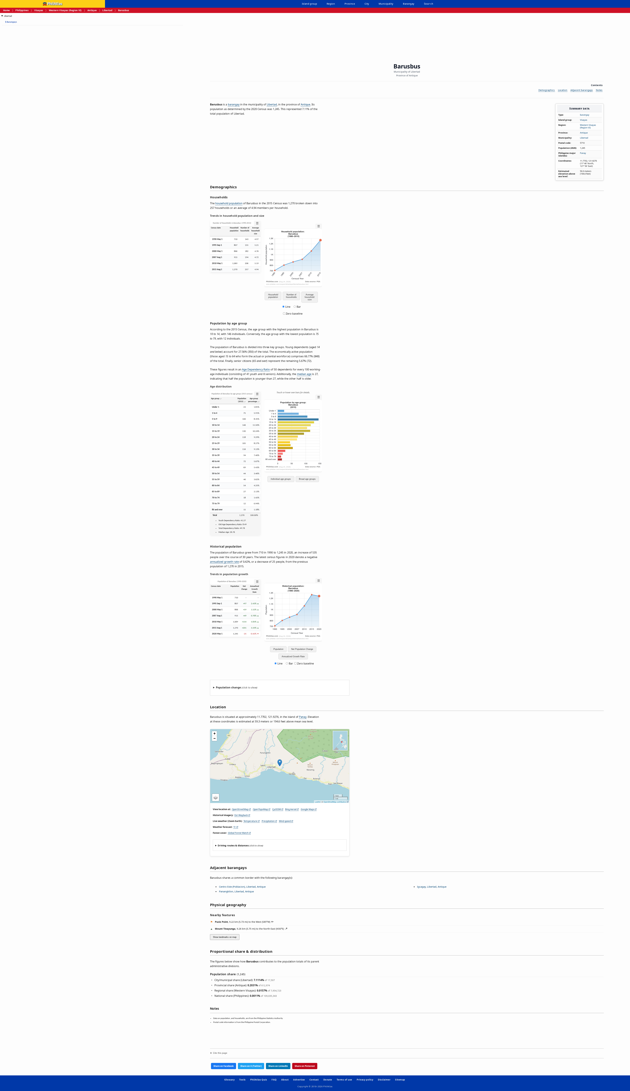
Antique (92, 10)
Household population (273, 295)
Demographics (546, 90)
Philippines (22, 10)
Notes (599, 90)
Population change (228, 687)
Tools (242, 1079)
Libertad (107, 10)
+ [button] (214, 733)
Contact (314, 1079)
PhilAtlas (54, 4)
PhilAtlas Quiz (258, 1079)
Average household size (309, 297)
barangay (584, 114)
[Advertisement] (27, 77)
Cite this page (220, 1053)
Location (562, 90)
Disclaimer (384, 1079)
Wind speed (285, 821)
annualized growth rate (224, 561)
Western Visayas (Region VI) (65, 10)
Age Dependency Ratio (256, 369)
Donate (327, 1079)
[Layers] (215, 797)
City (367, 3)
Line (287, 307)
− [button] (214, 738)
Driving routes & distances (233, 845)
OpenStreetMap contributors (335, 801)
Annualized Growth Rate (293, 656)
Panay (583, 153)
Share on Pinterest (305, 1066)
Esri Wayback (241, 815)
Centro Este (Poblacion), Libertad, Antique (242, 886)
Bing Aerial (290, 809)
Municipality (386, 3)
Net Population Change (302, 649)
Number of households (291, 295)
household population (228, 203)
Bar (299, 307)
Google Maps (307, 809)
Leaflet (317, 801)
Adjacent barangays (581, 90)
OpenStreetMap (240, 809)
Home (6, 10)
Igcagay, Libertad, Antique (431, 886)
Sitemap (400, 1079)
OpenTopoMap (260, 809)
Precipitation (268, 821)
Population (278, 649)
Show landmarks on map (224, 937)
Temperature (250, 821)
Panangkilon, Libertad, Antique (236, 891)
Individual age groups (281, 479)
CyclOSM (276, 809)
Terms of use (344, 1079)
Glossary (229, 1079)
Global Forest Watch (238, 832)
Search (428, 3)
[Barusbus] (279, 762)
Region (331, 3)
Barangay (408, 3)
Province (350, 3)
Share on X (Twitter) (251, 1066)
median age (304, 374)
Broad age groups (307, 479)
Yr (234, 827)
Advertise (299, 1079)
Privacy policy (365, 1079)
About (285, 1079)
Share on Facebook (223, 1066)
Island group (309, 3)
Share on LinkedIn (278, 1066)
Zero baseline (294, 313)
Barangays (11, 22)
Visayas (38, 10)
